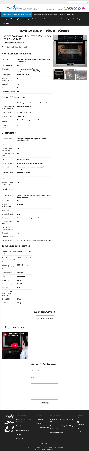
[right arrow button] (84, 51)
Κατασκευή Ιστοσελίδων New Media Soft (44, 449)
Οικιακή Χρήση (20, 426)
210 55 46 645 (61, 426)
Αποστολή (44, 403)
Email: (33, 377)
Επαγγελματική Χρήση (22, 430)
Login (41, 443)
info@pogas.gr (58, 432)
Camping (18, 434)
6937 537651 (71, 7)
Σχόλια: (32, 384)
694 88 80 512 (70, 426)
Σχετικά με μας (40, 419)
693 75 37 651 (54, 428)
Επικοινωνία (39, 423)
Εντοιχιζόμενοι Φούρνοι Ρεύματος (45, 30)
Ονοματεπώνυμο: (35, 370)
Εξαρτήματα (19, 438)
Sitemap (46, 443)
